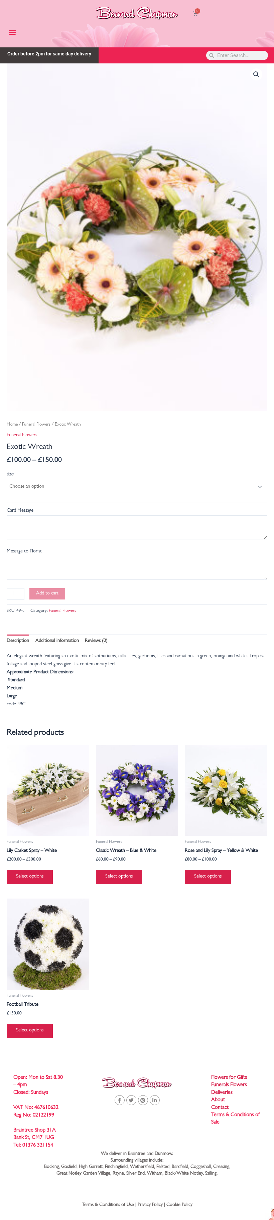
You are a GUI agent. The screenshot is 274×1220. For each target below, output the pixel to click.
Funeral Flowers (36, 425)
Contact (220, 1108)
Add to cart (47, 593)
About (218, 1100)
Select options (29, 876)
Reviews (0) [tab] (96, 641)
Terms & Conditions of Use (108, 1205)
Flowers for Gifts (229, 1077)
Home (12, 425)
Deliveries (222, 1092)
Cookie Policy (179, 1205)
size (10, 474)
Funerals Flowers (229, 1085)
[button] (12, 31)
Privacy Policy (150, 1205)
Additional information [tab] (57, 641)
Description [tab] (18, 641)
